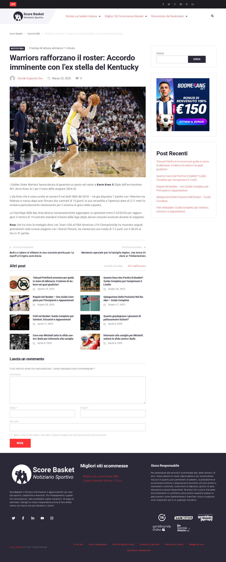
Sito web (14, 421)
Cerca (160, 53)
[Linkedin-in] (192, 4)
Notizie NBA (34, 33)
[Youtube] (180, 4)
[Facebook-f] (163, 4)
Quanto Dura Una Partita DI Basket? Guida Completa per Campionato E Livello (123, 281)
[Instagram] (174, 4)
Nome (13, 408)
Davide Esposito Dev (30, 78)
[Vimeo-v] (186, 4)
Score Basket (16, 33)
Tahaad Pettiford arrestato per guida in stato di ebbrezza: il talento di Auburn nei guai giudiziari (53, 281)
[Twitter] (168, 4)
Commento (15, 374)
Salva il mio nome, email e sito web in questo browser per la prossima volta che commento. (60, 435)
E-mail (84, 408)
